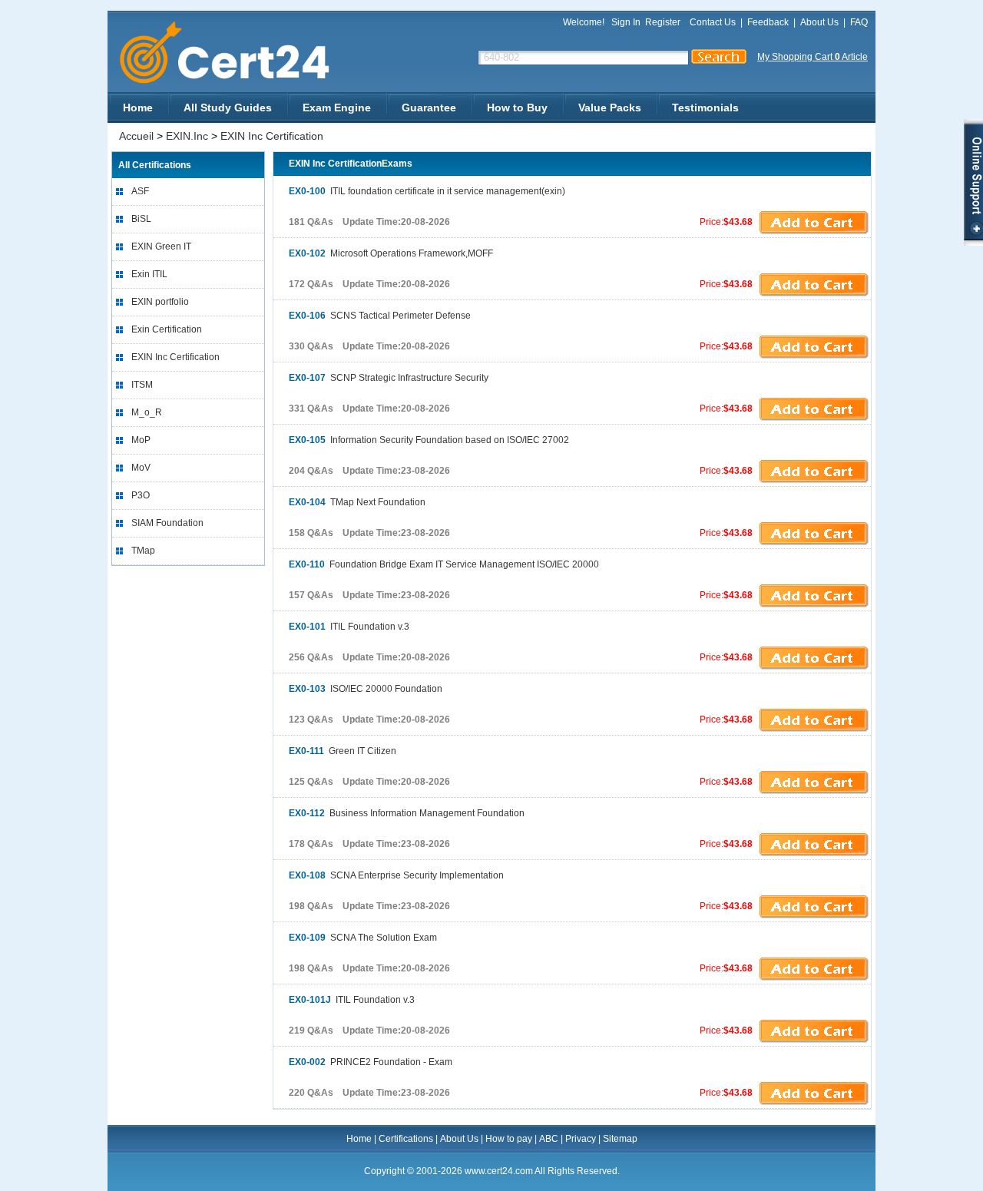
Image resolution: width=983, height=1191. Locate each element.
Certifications (406, 1138)
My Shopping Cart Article (812, 56)
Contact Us (713, 22)
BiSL (141, 218)
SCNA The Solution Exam (363, 937)
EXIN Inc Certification (271, 136)
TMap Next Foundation (357, 502)
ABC (548, 1138)
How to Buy (517, 107)
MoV (141, 467)
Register (662, 22)
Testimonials (705, 107)
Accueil (136, 136)
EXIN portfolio (160, 301)
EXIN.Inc (187, 136)
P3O (140, 495)
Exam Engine (337, 107)
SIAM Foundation (167, 523)
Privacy (580, 1138)
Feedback (768, 22)
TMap (143, 550)
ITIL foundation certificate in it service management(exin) (427, 191)
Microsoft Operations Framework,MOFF (391, 253)
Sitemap (620, 1138)
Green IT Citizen (342, 751)
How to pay (508, 1138)
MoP (141, 440)
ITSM (142, 384)
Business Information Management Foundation (407, 813)
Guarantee (429, 107)
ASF (140, 191)
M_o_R (146, 412)
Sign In (625, 22)
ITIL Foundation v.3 (349, 626)
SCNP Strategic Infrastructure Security (388, 377)
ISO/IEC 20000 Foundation (365, 688)
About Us (819, 22)
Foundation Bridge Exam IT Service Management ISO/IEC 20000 (444, 564)
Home (138, 107)
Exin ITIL (149, 274)
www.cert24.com (238, 52)
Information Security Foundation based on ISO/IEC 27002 (429, 440)
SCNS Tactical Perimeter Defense (380, 315)
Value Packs (609, 107)
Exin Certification (166, 329)
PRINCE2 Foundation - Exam (370, 1062)
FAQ (859, 22)
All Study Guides (228, 107)
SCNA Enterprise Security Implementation (396, 875)
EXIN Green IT (161, 246)
